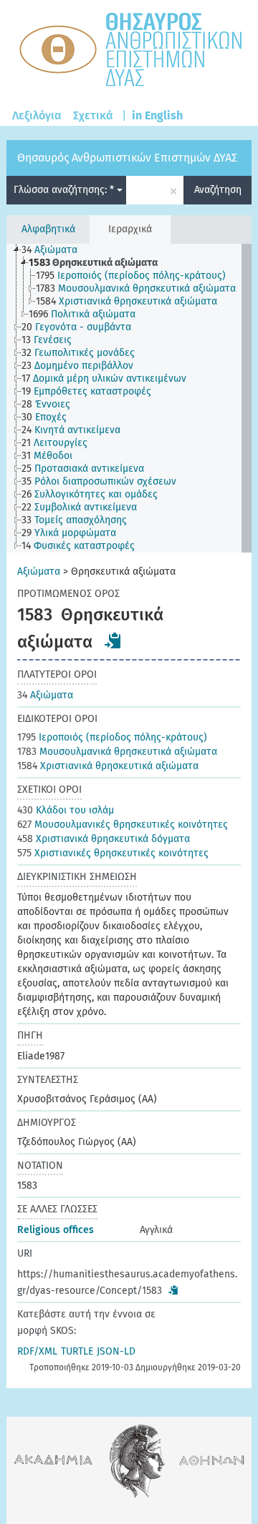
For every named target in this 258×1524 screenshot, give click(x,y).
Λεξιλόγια (37, 115)
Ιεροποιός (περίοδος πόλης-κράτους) (112, 737)
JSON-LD (116, 1351)
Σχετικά (93, 115)
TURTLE (77, 1351)
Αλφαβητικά (48, 229)
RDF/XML (37, 1351)
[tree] (129, 398)
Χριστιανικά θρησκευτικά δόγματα (103, 839)
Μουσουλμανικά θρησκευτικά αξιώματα (117, 752)
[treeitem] (55, 250)
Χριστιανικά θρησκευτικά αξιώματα (108, 766)
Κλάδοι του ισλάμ (65, 810)
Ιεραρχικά (130, 229)
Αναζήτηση (218, 190)
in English (157, 115)
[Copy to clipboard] (113, 640)
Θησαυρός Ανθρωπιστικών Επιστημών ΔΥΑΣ (127, 157)
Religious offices (55, 1230)
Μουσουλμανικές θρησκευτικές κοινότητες (122, 824)
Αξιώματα (38, 571)
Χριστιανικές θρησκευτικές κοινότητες (113, 853)
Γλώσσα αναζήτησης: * (65, 190)
